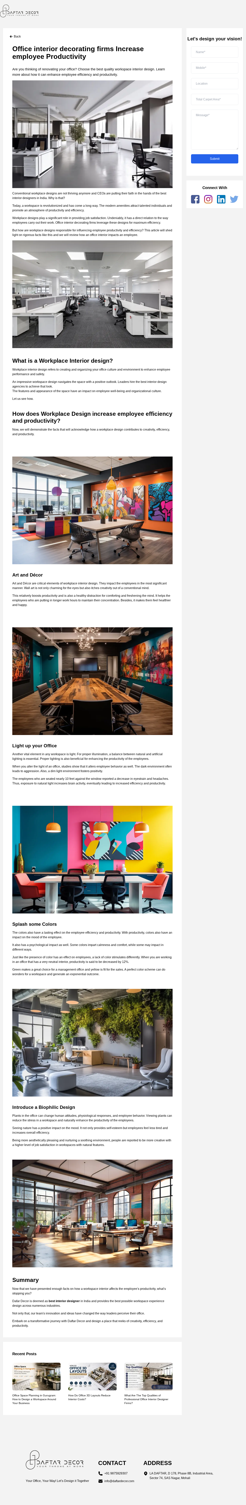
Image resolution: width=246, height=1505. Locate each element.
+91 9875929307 (116, 1473)
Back (17, 36)
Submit (214, 158)
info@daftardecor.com (119, 1481)
